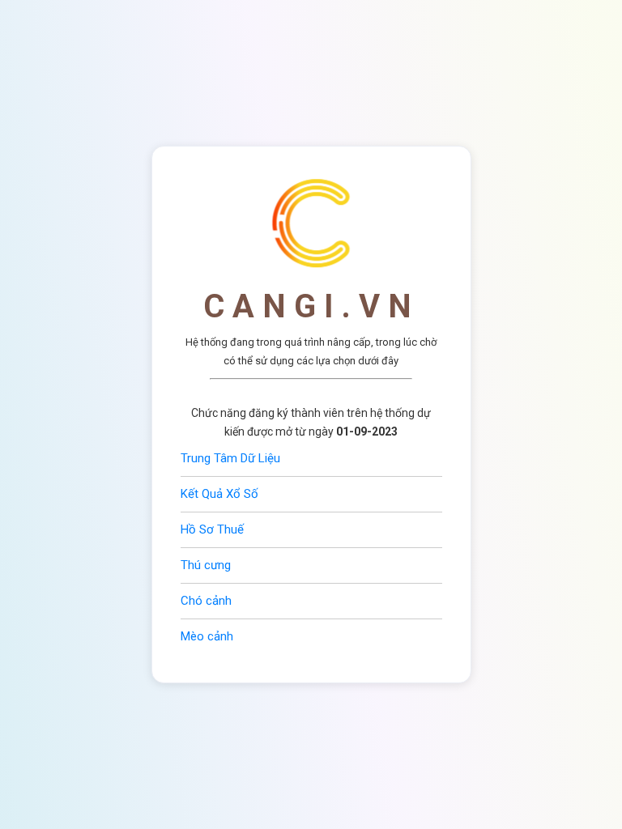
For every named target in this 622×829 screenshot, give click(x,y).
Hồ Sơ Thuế (212, 529)
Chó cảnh (206, 600)
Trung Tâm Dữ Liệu (230, 458)
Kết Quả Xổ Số (219, 494)
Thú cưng (206, 565)
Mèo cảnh (207, 636)
